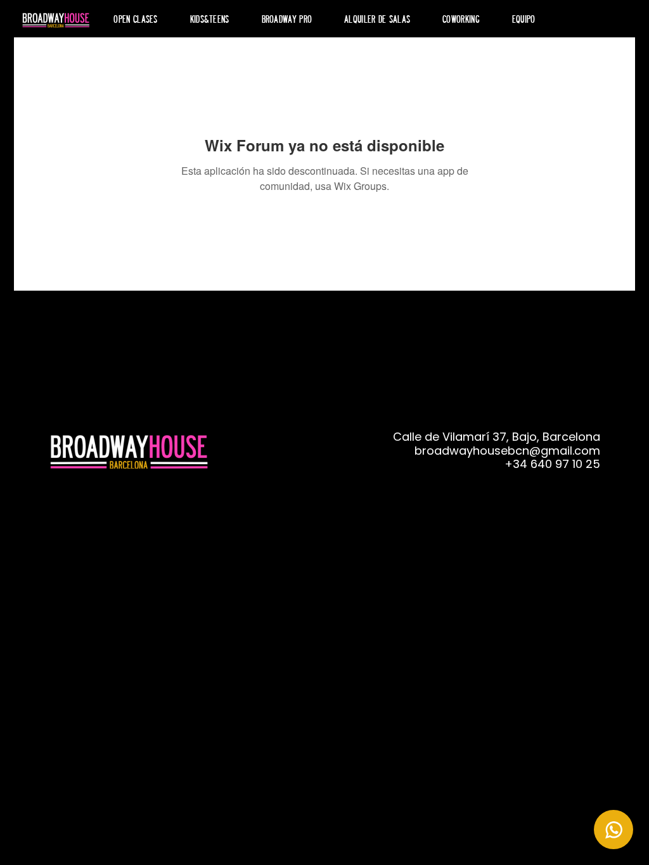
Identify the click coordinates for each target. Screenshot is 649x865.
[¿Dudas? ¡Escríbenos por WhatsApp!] (613, 829)
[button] (287, 18)
